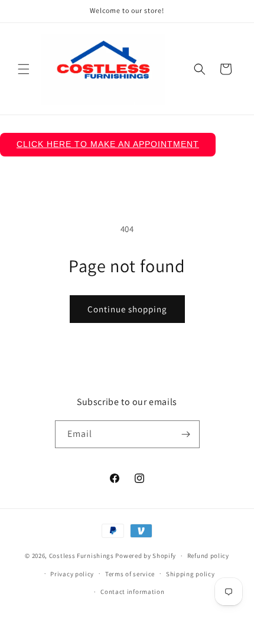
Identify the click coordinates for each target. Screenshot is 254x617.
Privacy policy (72, 574)
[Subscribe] (186, 434)
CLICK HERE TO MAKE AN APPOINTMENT (108, 144)
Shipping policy (190, 574)
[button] (24, 69)
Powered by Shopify (145, 555)
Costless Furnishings (81, 555)
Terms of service (130, 574)
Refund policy (208, 555)
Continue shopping (127, 309)
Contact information (132, 591)
